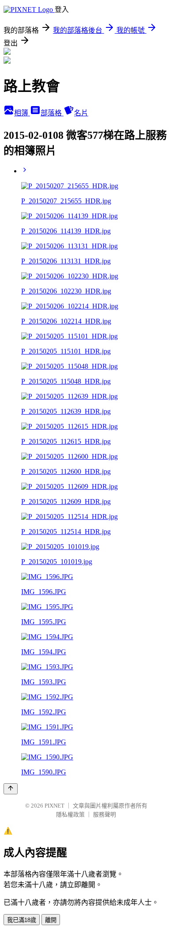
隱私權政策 (70, 814)
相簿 (22, 113)
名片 (81, 113)
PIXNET (54, 805)
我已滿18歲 (21, 920)
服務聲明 (104, 814)
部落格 (52, 113)
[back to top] (11, 788)
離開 (50, 920)
